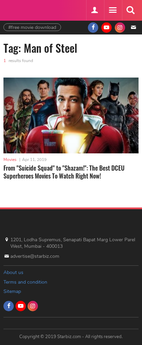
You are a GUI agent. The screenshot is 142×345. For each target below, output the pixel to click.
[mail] (133, 27)
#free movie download (32, 27)
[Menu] (112, 10)
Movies (10, 159)
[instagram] (120, 27)
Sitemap (12, 291)
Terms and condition (25, 282)
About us (13, 272)
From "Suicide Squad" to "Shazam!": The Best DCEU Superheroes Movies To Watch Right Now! (63, 171)
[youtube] (106, 27)
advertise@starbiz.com (34, 256)
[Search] (130, 10)
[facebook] (93, 27)
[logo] (20, 9)
